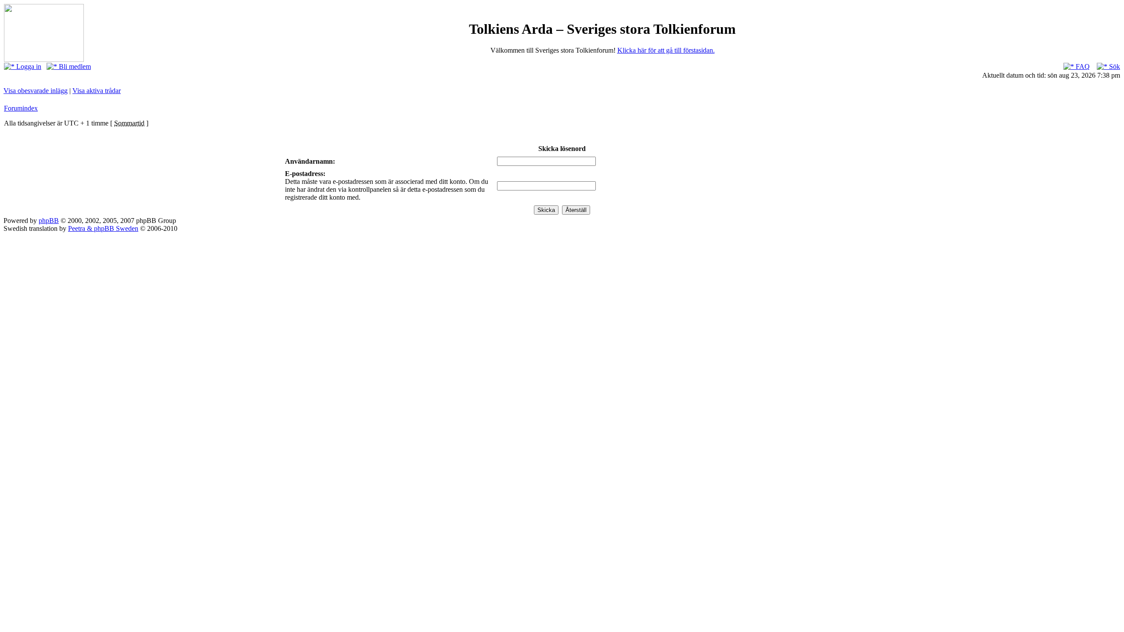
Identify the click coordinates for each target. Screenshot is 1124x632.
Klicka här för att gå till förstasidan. (666, 50)
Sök (1113, 66)
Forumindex (21, 108)
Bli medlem (74, 66)
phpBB (49, 220)
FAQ (1082, 66)
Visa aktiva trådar (96, 90)
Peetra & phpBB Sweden (103, 228)
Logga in (27, 66)
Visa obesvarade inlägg (36, 90)
